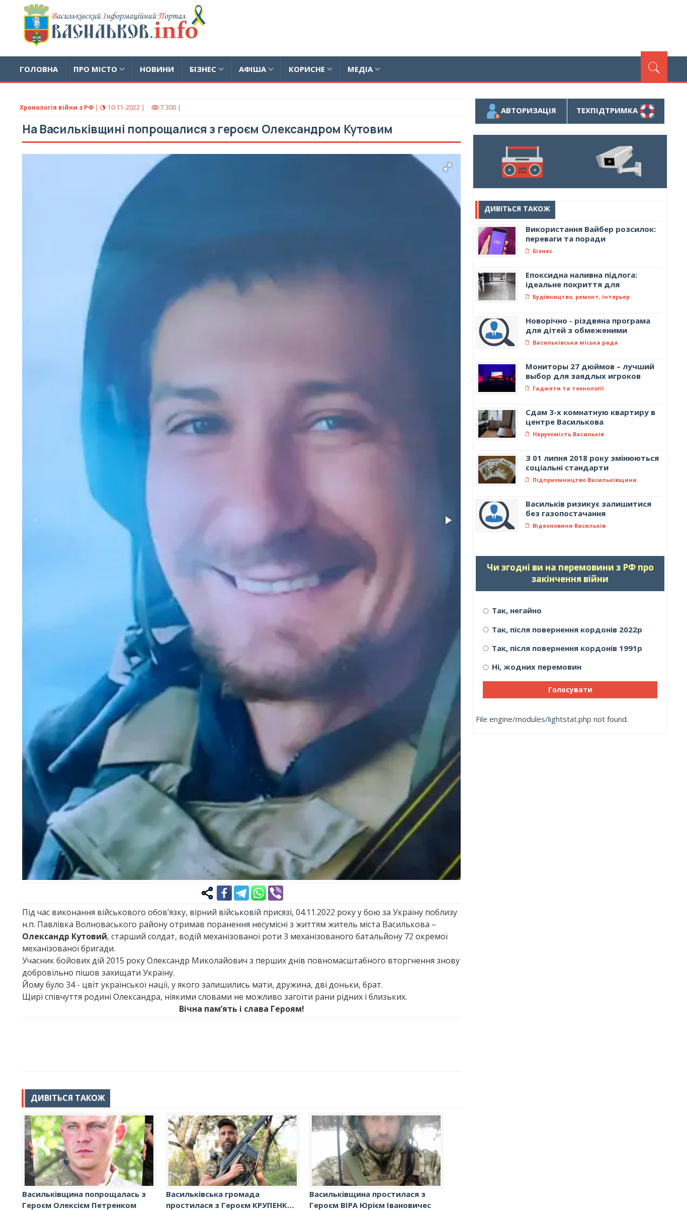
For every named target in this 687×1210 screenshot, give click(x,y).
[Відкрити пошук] (654, 66)
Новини (157, 69)
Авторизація (528, 110)
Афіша (252, 69)
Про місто (95, 69)
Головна (39, 69)
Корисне (307, 69)
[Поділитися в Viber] (275, 892)
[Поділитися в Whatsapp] (258, 892)
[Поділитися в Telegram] (241, 892)
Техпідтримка (608, 110)
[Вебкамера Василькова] (618, 161)
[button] (448, 167)
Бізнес (203, 69)
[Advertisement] (484, 26)
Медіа (360, 69)
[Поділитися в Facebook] (224, 892)
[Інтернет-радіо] (521, 161)
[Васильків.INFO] (116, 28)
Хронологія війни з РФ (57, 107)
